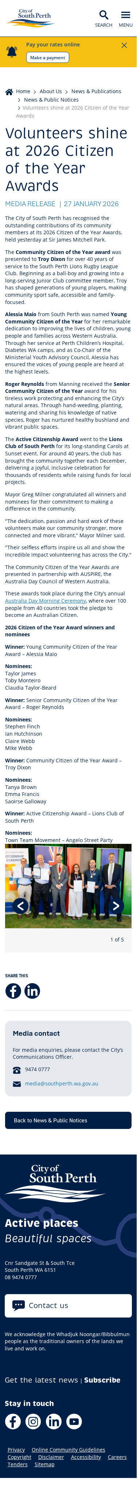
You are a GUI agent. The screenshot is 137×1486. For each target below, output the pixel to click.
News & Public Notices (51, 99)
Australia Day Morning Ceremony (45, 600)
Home (23, 91)
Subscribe (102, 1380)
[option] (68, 898)
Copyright (19, 1457)
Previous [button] (20, 906)
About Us (51, 91)
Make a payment (47, 57)
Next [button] (116, 906)
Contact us (48, 1305)
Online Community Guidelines (68, 1449)
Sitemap (45, 1464)
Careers (117, 1457)
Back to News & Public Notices (50, 1120)
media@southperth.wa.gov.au (61, 1083)
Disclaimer (51, 1457)
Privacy (16, 1449)
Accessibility (86, 1457)
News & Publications (96, 91)
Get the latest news (41, 1380)
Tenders (18, 1464)
